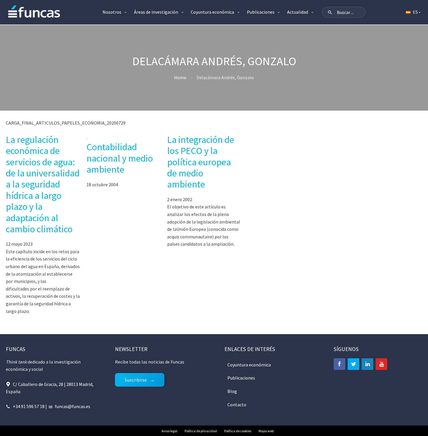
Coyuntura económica (212, 12)
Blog (232, 391)
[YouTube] (381, 364)
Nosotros (111, 12)
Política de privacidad (201, 431)
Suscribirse (136, 380)
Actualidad (297, 12)
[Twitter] (353, 364)
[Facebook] (339, 364)
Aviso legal (169, 431)
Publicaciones (261, 12)
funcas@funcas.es (72, 406)
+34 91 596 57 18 (29, 406)
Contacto (236, 404)
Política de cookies (237, 431)
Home (180, 77)
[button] (330, 12)
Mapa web (266, 431)
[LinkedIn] (367, 364)
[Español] (413, 12)
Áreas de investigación (156, 12)
